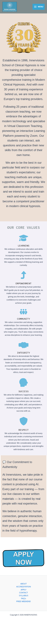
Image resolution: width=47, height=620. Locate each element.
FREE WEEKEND (23, 601)
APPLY (23, 590)
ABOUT (23, 584)
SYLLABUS (23, 596)
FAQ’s (23, 599)
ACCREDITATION (23, 587)
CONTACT (23, 593)
